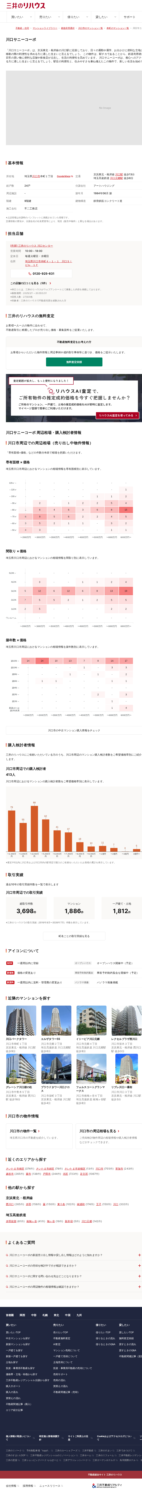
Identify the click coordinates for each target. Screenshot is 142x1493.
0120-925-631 (43, 273)
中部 (33, 1315)
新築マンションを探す (18, 1344)
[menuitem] (21, 16)
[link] (21, 1030)
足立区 (84, 1173)
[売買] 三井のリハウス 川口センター (31, 245)
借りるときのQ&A (105, 1344)
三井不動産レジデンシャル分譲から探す (28, 1380)
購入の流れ (12, 1392)
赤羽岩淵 (11, 1221)
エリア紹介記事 (14, 1409)
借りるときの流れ (105, 1338)
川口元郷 (87, 1221)
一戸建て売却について (65, 1356)
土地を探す (12, 1362)
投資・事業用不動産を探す (20, 1368)
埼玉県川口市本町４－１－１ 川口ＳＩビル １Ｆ (48, 263)
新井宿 (69, 1221)
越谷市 (10, 1173)
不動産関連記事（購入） (19, 1404)
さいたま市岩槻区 (75, 1168)
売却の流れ (59, 1380)
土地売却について (63, 1362)
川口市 (36, 176)
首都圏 (10, 1315)
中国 (67, 1315)
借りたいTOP (103, 1332)
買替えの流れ (13, 1398)
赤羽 (28, 1204)
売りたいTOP (60, 1332)
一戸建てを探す (14, 1350)
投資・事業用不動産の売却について (72, 1368)
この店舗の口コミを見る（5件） (29, 283)
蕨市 (28, 1173)
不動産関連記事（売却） (66, 1392)
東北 (56, 1315)
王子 (98, 1204)
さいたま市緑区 (45, 1168)
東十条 (61, 1204)
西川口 (10, 1204)
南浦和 (81, 1204)
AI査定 (56, 1344)
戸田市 (47, 1173)
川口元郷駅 (116, 178)
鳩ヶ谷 (51, 1221)
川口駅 (119, 174)
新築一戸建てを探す (17, 1356)
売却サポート (60, 1374)
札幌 (45, 1315)
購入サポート (13, 1386)
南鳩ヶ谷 (31, 1221)
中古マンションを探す (18, 1338)
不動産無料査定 (61, 1338)
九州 (79, 1315)
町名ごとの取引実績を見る (74, 936)
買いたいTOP (13, 1332)
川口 (115, 1204)
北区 (65, 1173)
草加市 (119, 1168)
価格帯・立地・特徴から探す (22, 1374)
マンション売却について (66, 1350)
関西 (22, 1315)
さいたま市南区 (15, 1168)
